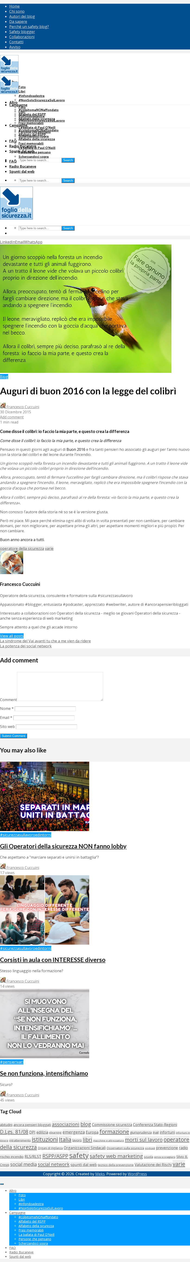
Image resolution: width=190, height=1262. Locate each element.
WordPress (137, 1173)
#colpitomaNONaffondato (39, 110)
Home (14, 6)
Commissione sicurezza (112, 1124)
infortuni (167, 1132)
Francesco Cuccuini (22, 406)
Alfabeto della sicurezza (37, 139)
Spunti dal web (22, 171)
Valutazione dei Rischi (153, 1164)
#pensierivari (11, 1061)
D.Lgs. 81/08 (14, 1131)
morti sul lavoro (144, 1139)
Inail (156, 1132)
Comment (8, 699)
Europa (92, 1132)
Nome (7, 708)
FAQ (13, 141)
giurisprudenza (141, 1132)
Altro (13, 102)
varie (49, 548)
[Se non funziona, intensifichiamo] (44, 1056)
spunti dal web (83, 1164)
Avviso (14, 46)
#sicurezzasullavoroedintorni (25, 834)
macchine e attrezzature (108, 1140)
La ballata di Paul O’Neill (37, 127)
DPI (32, 1132)
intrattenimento (20, 1140)
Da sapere (18, 21)
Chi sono (17, 11)
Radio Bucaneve (22, 166)
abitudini (6, 1125)
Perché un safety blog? (29, 26)
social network (54, 1164)
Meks (100, 1173)
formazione (114, 1131)
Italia (65, 1139)
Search (68, 160)
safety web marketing (116, 1156)
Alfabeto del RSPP (32, 135)
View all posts (12, 635)
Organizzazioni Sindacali (85, 1147)
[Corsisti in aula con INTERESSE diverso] (44, 943)
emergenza (74, 1132)
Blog (4, 376)
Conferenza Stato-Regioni (155, 1124)
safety (79, 1155)
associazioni (65, 1124)
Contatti (16, 41)
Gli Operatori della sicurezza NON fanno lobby (63, 846)
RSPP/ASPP (55, 1156)
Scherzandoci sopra (34, 157)
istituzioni (45, 1139)
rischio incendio (12, 1156)
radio (183, 1147)
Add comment (12, 417)
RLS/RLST (33, 1156)
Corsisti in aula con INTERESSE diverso (52, 959)
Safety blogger (22, 31)
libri (87, 1139)
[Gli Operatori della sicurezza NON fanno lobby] (44, 829)
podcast (150, 1148)
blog (85, 1124)
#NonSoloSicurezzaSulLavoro (42, 100)
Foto (22, 87)
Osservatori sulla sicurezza (125, 1148)
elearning (55, 1132)
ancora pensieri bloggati (32, 1124)
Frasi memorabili (31, 123)
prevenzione (167, 1147)
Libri (22, 91)
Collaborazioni (22, 36)
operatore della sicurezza (22, 548)
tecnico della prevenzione (116, 1165)
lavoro (77, 1140)
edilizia (42, 1132)
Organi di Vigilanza (50, 1148)
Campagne (18, 105)
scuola (148, 1157)
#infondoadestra (31, 96)
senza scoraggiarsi (164, 1157)
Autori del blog (22, 16)
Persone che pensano (35, 152)
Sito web (7, 726)
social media (23, 1164)
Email (6, 717)
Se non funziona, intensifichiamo (44, 1073)
